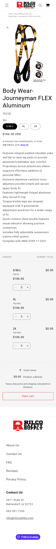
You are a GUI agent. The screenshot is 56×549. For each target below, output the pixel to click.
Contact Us (14, 454)
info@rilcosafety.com (19, 518)
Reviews (12, 471)
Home (11, 14)
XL (23, 126)
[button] (7, 5)
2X (35, 126)
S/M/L (10, 126)
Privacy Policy (16, 479)
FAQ (9, 462)
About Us (12, 445)
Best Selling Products (23, 14)
